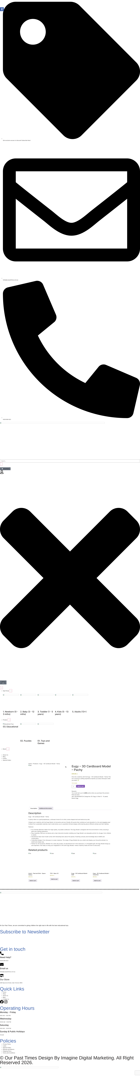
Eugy (77, 798)
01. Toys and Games (44, 742)
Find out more (75, 794)
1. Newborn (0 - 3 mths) (10, 712)
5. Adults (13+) (79, 711)
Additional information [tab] (45, 808)
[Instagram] (6, 1002)
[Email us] (2, 964)
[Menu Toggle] (1, 687)
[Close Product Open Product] (9, 719)
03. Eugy (93, 796)
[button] (2, 9)
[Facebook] (2, 1002)
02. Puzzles (25, 741)
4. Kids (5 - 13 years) (61, 712)
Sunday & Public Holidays (12, 1031)
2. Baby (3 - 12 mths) (27, 712)
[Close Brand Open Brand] (7, 749)
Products (35, 763)
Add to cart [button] (33, 880)
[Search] (1, 464)
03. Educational (10, 726)
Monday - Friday (8, 1012)
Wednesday (5, 1018)
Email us (4, 968)
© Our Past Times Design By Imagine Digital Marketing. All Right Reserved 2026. (67, 1060)
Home (30, 763)
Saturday (4, 1025)
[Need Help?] (2, 953)
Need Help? (5, 957)
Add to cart (80, 786)
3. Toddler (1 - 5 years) (45, 712)
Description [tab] (33, 808)
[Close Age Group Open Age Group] (10, 690)
